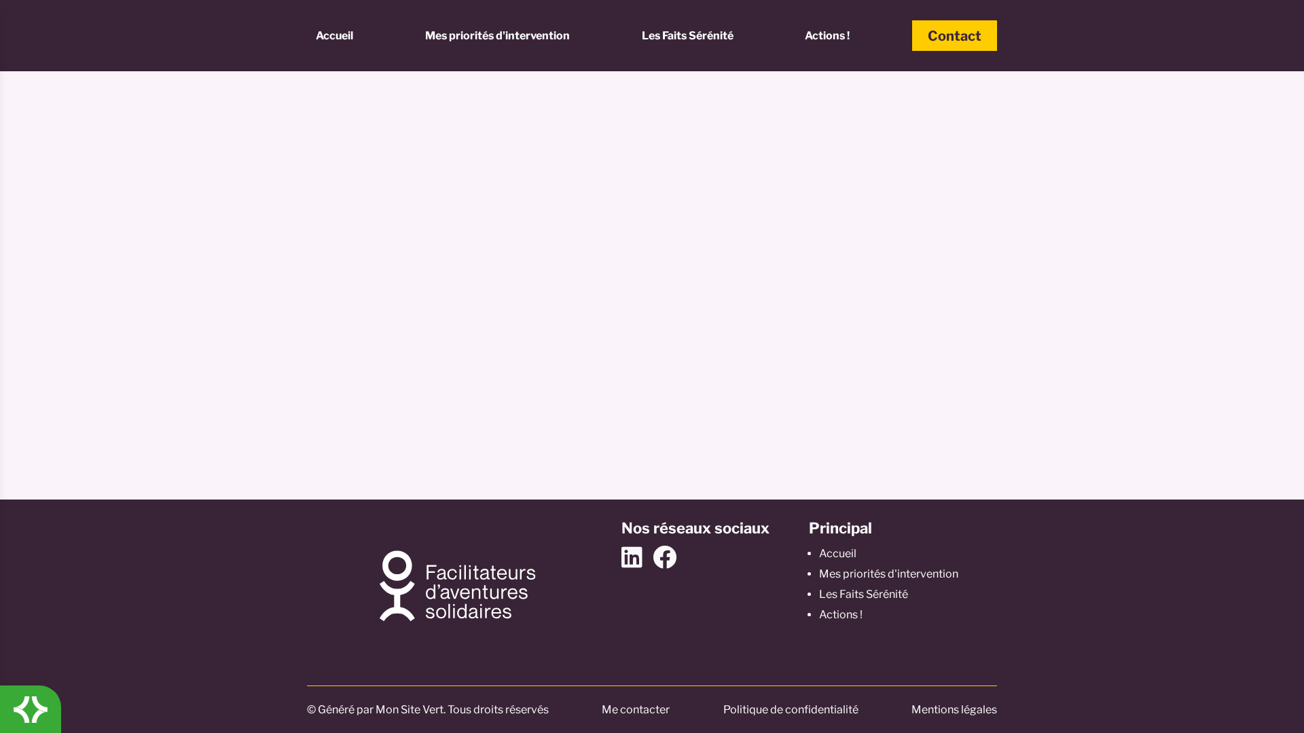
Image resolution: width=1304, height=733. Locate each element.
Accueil (334, 35)
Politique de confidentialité (790, 709)
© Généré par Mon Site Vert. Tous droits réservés (428, 709)
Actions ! (827, 35)
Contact (954, 36)
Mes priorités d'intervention (497, 35)
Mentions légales (954, 709)
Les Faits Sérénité (688, 35)
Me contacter (636, 709)
